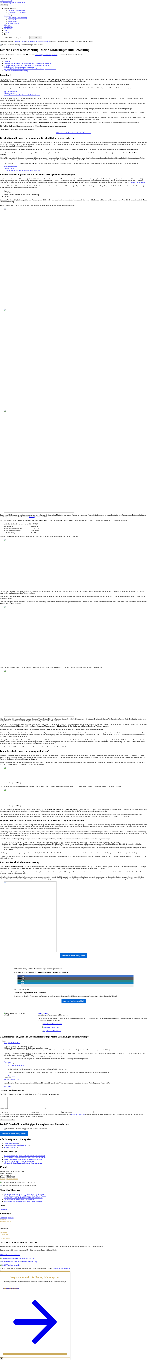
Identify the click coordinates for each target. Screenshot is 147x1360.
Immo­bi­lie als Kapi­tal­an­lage (17, 10)
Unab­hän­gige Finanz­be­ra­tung (17, 18)
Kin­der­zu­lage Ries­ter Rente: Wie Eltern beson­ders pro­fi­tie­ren (23, 1159)
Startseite (17, 41)
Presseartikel (4, 1209)
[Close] (1, 1358)
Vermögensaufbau (9, 1147)
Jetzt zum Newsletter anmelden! (74, 1001)
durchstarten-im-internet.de (61, 1268)
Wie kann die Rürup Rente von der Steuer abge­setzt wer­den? (23, 1163)
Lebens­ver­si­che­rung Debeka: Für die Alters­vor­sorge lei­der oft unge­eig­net (27, 65)
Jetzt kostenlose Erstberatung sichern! (14, 1134)
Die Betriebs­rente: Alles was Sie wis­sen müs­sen (19, 1161)
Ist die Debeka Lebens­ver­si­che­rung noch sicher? (19, 67)
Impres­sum (3, 1233)
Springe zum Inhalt (6, 1)
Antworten (7, 1062)
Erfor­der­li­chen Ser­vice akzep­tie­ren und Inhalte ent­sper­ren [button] (22, 95)
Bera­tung (32, 517)
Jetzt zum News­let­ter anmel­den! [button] (10, 1255)
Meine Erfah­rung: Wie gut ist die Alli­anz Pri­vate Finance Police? (24, 1156)
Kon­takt (6, 32)
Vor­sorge (3, 1219)
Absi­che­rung (12, 19)
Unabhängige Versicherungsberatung (38, 41)
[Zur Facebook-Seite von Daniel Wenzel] (10, 1261)
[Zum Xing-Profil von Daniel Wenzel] (28, 1261)
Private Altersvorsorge (11, 1143)
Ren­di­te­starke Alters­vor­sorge (17, 12)
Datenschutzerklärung (78, 1114)
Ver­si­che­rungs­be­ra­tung (7, 1218)
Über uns (7, 25)
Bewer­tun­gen (8, 27)
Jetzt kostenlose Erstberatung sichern (73, 956)
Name (2, 1112)
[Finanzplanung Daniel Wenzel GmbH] (13, 3)
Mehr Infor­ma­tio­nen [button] (10, 91)
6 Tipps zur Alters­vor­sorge (136, 182)
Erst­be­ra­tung (8, 28)
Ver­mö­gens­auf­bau (13, 23)
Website (64, 1112)
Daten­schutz (4, 1234)
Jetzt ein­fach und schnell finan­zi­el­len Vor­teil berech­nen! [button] (73, 133)
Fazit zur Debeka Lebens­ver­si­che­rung (16, 71)
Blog (5, 30)
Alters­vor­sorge (12, 21)
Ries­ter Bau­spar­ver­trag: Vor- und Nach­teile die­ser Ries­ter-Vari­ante (25, 1157)
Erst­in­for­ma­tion (5, 1238)
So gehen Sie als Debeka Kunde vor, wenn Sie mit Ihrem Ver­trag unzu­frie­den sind (30, 69)
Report (10, 14)
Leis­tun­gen (7, 16)
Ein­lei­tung (7, 61)
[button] (5, 34)
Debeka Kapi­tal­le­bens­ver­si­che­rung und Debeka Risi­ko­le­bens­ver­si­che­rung (27, 63)
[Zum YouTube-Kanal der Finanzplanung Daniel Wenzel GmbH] (17, 1258)
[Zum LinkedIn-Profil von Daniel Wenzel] (10, 1265)
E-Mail (33, 1112)
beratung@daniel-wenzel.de (9, 1179)
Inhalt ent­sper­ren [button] (9, 93)
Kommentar (4, 1109)
